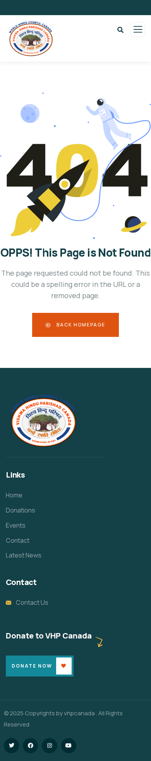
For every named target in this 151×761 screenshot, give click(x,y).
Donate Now (32, 666)
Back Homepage (80, 324)
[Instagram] (49, 745)
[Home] (43, 420)
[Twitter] (11, 745)
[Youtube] (68, 745)
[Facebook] (30, 745)
